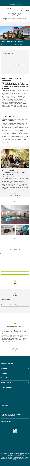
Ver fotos (15, 238)
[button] (2, 3)
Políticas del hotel (20, 64)
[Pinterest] (22, 395)
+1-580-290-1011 (20, 44)
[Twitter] (15, 395)
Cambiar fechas (12, 15)
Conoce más (18, 4)
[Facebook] (8, 395)
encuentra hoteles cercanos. (19, 19)
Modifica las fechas (9, 19)
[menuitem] (1, 9)
